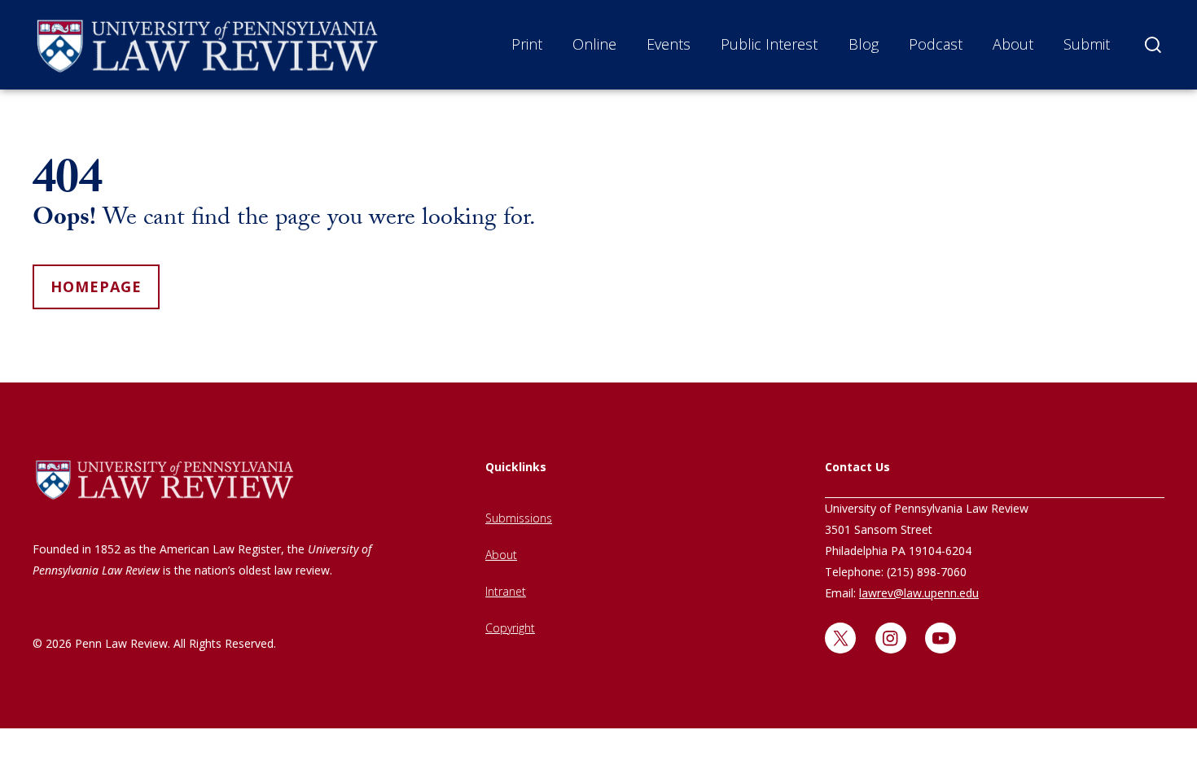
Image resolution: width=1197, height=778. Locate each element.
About (1013, 44)
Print (526, 44)
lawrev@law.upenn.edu (919, 593)
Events (669, 44)
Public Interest (769, 44)
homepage (96, 286)
